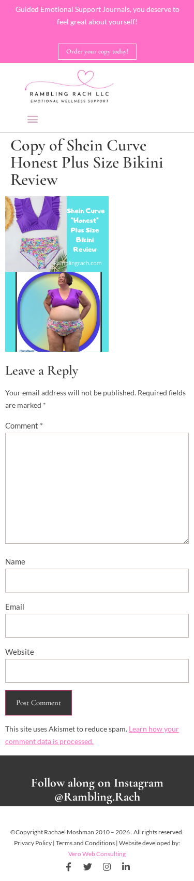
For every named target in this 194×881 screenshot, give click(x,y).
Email (14, 606)
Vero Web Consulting (97, 854)
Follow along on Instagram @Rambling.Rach (97, 789)
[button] (32, 118)
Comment (24, 425)
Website (19, 651)
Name (15, 561)
